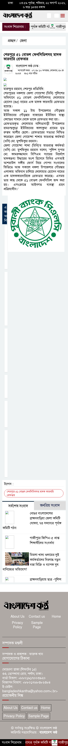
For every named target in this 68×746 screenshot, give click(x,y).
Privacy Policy (17, 625)
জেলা (23, 40)
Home (56, 616)
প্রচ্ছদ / (12, 40)
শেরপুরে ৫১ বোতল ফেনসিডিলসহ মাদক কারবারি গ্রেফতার (30, 493)
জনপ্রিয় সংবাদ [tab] (50, 505)
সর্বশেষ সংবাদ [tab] (18, 506)
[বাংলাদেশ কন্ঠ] (25, 605)
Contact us (37, 616)
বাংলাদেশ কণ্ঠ (48, 732)
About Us (18, 616)
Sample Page (37, 625)
